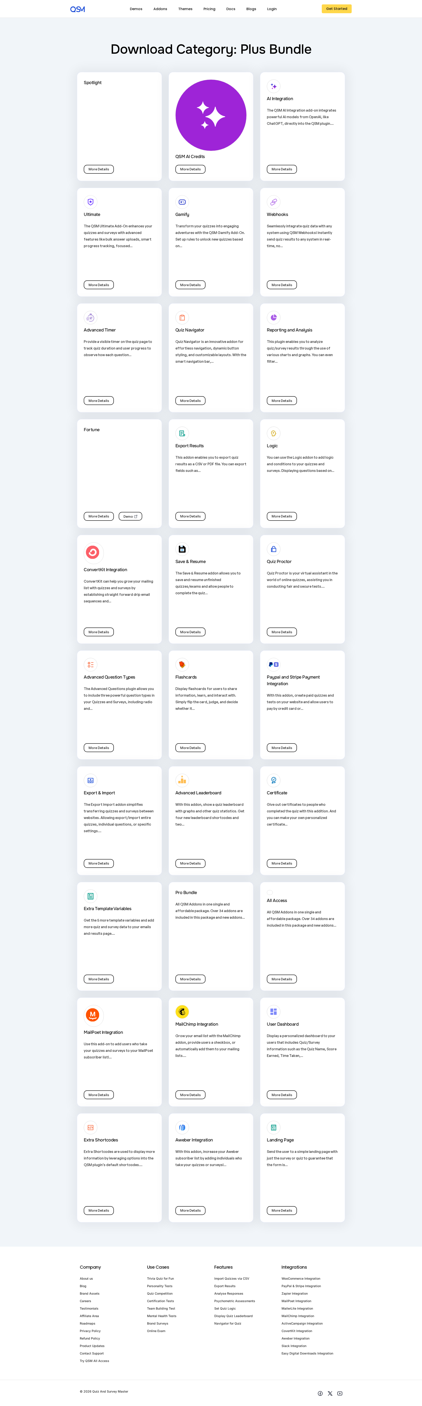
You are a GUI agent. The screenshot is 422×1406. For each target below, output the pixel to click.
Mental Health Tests (161, 1316)
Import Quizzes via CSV (231, 1278)
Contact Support (92, 1353)
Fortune (92, 429)
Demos (136, 9)
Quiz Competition (160, 1293)
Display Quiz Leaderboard (233, 1316)
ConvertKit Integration (105, 569)
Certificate (277, 793)
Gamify (182, 214)
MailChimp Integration (196, 1024)
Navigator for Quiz (227, 1323)
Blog (83, 1286)
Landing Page (280, 1140)
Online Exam (156, 1331)
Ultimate (92, 214)
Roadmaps (87, 1323)
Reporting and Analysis (289, 330)
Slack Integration (294, 1346)
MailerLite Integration (297, 1308)
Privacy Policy (90, 1331)
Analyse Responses (228, 1293)
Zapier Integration (295, 1293)
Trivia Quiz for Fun (160, 1278)
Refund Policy (90, 1338)
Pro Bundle (186, 892)
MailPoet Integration (103, 1032)
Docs (230, 9)
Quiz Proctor (279, 561)
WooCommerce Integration (301, 1278)
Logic (272, 446)
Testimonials (89, 1308)
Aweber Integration (194, 1140)
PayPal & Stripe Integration (301, 1286)
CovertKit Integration (297, 1331)
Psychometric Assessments (234, 1301)
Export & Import (99, 793)
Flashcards (186, 677)
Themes (185, 9)
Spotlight (93, 82)
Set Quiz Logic (225, 1308)
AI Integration (280, 98)
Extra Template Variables (107, 908)
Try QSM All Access (94, 1361)
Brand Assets (90, 1293)
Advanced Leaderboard (198, 793)
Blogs (251, 9)
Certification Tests (160, 1301)
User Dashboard (282, 1024)
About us (86, 1278)
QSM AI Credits (190, 156)
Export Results (189, 446)
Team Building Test (161, 1308)
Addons (160, 9)
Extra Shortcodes (101, 1140)
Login (272, 9)
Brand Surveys (157, 1323)
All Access (277, 900)
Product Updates (92, 1346)
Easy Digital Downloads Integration (307, 1353)
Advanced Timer (100, 330)
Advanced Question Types (109, 677)
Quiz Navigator (189, 330)
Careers (85, 1301)
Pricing (209, 9)
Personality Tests (160, 1286)
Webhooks (277, 214)
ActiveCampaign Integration (302, 1323)
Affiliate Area (89, 1316)
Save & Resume (190, 561)
